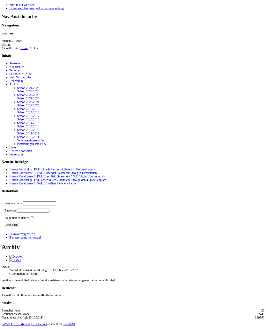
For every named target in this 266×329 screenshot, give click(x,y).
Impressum (16, 154)
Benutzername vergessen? (25, 237)
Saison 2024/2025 (28, 87)
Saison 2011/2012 (28, 133)
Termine (14, 70)
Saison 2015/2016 (28, 119)
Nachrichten (16, 66)
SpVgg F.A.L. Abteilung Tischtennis (24, 324)
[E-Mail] (15, 260)
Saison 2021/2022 (28, 98)
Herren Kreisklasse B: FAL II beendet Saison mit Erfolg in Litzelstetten (53, 173)
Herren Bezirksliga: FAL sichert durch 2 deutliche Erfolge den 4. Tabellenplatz (57, 180)
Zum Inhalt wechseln (22, 4)
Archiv (13, 84)
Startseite (14, 63)
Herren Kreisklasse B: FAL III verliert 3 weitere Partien (43, 183)
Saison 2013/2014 (28, 126)
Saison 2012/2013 (28, 130)
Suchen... (7, 40)
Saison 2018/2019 (28, 109)
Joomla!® (69, 324)
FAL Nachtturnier (20, 77)
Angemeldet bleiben (17, 217)
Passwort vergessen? (22, 234)
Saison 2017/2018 (28, 112)
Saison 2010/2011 (28, 137)
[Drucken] (16, 256)
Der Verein (16, 80)
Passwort (10, 210)
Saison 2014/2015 (28, 123)
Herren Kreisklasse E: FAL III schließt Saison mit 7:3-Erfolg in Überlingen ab (57, 176)
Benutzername (13, 203)
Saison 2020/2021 (28, 102)
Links (12, 147)
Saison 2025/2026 (20, 73)
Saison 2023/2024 (28, 91)
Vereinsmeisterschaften (31, 140)
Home (24, 48)
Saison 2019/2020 (28, 105)
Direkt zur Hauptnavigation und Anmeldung (36, 8)
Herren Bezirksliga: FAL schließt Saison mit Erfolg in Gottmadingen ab (53, 169)
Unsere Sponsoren (20, 151)
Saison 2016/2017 (28, 116)
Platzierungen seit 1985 (31, 144)
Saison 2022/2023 (28, 95)
